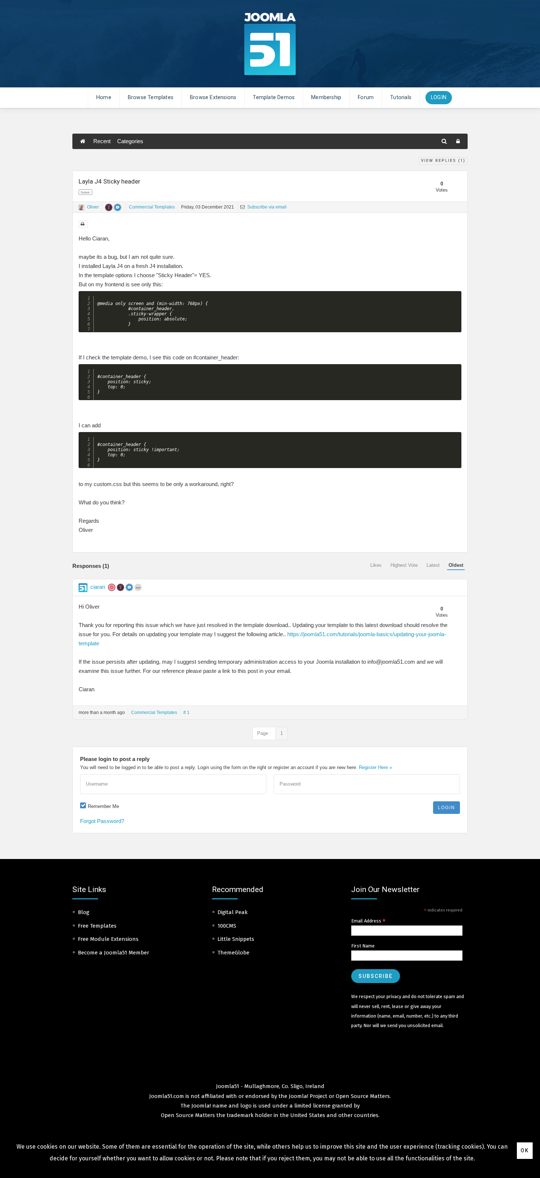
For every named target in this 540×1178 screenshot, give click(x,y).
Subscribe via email (266, 207)
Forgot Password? (102, 821)
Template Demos (274, 97)
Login (438, 97)
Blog (83, 912)
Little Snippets (235, 939)
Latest (433, 565)
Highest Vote (404, 565)
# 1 (186, 712)
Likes (376, 565)
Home (103, 97)
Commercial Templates (152, 207)
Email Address (368, 921)
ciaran (97, 587)
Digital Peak (232, 912)
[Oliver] (81, 207)
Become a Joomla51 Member (113, 952)
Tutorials (400, 97)
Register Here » (375, 767)
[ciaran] (83, 587)
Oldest (456, 565)
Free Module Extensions (108, 939)
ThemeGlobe (233, 952)
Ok (525, 1150)
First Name (363, 946)
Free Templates (97, 926)
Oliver (93, 207)
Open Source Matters (363, 1096)
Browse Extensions (213, 97)
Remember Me (103, 806)
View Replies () (443, 160)
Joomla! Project (307, 1096)
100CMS (226, 926)
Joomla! (201, 1105)
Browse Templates (150, 97)
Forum (366, 97)
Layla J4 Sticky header (109, 181)
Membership (326, 97)
